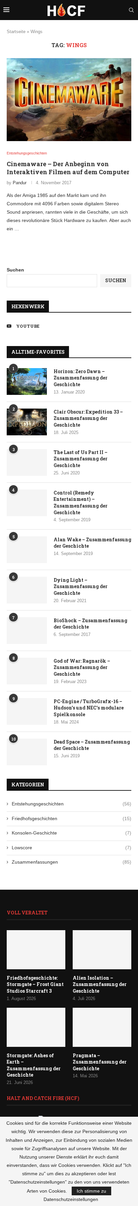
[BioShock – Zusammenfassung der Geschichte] (27, 630)
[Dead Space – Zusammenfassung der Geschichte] (27, 752)
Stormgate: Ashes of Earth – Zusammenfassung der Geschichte (34, 1065)
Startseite (16, 31)
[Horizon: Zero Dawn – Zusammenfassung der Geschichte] (27, 381)
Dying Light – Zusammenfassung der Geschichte (81, 586)
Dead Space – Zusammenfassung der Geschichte (92, 745)
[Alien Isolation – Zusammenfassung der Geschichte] (102, 949)
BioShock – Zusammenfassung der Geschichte (90, 623)
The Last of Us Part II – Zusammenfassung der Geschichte (81, 458)
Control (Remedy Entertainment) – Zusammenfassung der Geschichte (81, 502)
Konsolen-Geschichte (71, 833)
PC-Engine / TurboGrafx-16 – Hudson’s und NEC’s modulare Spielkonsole (89, 708)
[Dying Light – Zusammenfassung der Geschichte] (27, 590)
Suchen (15, 269)
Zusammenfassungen (71, 862)
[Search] (131, 10)
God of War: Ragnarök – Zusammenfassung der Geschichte (82, 667)
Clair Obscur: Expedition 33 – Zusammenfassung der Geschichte (88, 418)
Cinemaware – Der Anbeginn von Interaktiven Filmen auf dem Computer (68, 168)
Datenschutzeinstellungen (71, 1199)
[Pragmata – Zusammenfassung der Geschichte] (102, 1027)
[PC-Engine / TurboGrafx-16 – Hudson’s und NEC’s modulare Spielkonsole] (27, 711)
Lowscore (71, 847)
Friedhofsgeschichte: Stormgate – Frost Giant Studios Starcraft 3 (35, 984)
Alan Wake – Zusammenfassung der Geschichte (92, 542)
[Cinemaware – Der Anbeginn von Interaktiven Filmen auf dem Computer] (69, 99)
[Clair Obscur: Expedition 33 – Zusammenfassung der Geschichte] (27, 422)
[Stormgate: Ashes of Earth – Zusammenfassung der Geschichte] (36, 1027)
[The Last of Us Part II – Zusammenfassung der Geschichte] (27, 462)
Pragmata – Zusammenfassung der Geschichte (100, 1062)
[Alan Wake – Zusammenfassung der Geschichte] (27, 549)
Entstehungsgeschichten (71, 803)
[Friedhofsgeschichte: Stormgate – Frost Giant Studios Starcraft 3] (36, 949)
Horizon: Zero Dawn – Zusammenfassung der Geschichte (81, 378)
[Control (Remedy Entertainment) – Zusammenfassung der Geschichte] (27, 502)
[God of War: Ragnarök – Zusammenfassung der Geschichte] (27, 671)
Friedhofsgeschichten (71, 818)
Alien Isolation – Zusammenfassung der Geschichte (100, 984)
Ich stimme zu (91, 1191)
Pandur (19, 182)
